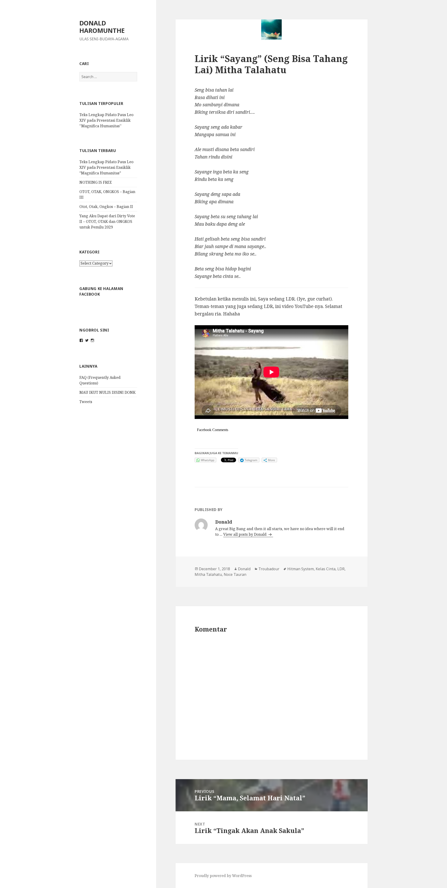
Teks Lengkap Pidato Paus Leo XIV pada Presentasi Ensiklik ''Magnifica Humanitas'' (106, 120)
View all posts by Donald (245, 534)
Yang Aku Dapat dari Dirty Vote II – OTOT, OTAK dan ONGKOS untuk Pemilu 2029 (107, 221)
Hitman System (300, 568)
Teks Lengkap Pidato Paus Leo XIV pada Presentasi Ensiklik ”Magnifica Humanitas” (106, 167)
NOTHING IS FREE (95, 182)
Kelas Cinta (325, 568)
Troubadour (268, 568)
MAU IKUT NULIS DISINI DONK (107, 392)
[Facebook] (81, 340)
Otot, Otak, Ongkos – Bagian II (106, 206)
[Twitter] (87, 340)
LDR (341, 568)
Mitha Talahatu (208, 574)
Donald (244, 568)
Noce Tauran (235, 574)
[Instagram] (92, 340)
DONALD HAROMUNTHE (102, 27)
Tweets (85, 401)
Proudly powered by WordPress (223, 875)
